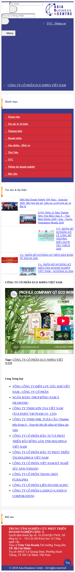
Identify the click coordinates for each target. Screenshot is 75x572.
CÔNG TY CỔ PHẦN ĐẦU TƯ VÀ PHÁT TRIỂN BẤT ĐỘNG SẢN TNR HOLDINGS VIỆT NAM (39, 441)
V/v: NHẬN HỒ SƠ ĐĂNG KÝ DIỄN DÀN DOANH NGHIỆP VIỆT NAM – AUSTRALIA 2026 (55, 267)
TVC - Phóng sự (56, 23)
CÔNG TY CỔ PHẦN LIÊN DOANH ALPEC (40, 485)
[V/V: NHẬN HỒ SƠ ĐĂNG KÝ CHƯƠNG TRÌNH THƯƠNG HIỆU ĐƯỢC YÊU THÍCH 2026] (46, 243)
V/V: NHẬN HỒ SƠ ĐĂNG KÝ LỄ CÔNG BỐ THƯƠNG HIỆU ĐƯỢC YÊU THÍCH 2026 (64, 239)
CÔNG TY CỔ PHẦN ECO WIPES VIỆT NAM (37, 85)
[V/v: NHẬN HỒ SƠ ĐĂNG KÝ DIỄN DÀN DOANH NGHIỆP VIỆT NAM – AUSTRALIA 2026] (28, 278)
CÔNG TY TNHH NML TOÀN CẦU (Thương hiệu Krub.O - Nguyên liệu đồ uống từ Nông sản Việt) (40, 425)
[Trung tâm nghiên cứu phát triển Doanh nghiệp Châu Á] (58, 14)
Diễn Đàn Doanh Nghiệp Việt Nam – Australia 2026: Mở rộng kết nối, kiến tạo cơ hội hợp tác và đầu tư (45, 203)
